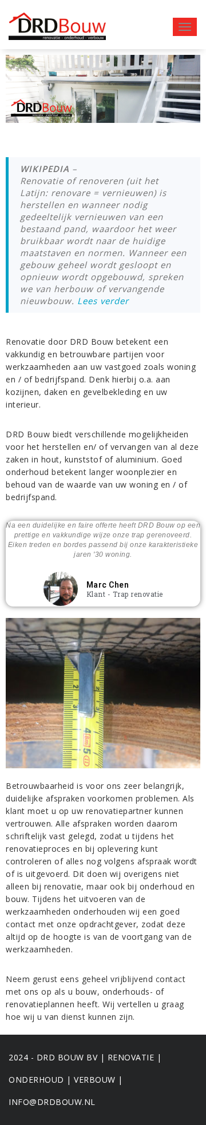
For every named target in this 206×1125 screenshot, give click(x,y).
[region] (103, 89)
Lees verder (103, 300)
